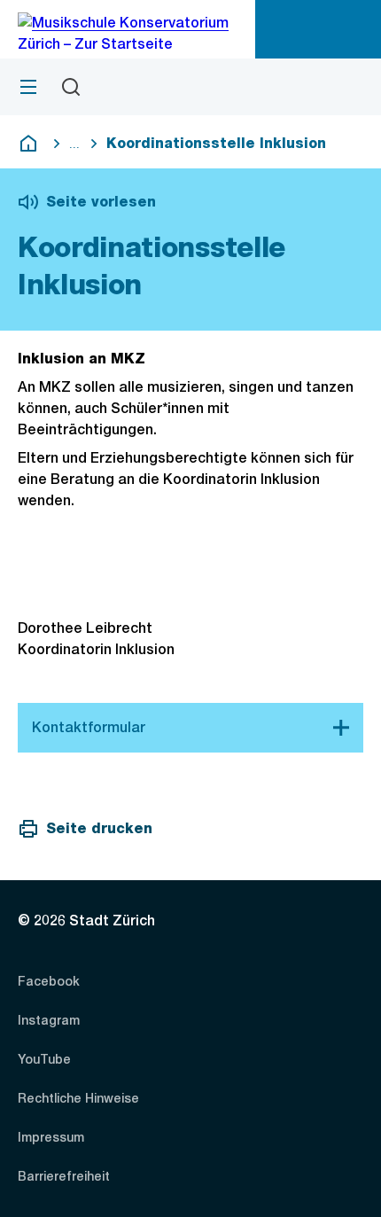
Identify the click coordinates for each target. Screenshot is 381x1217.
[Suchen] (71, 86)
